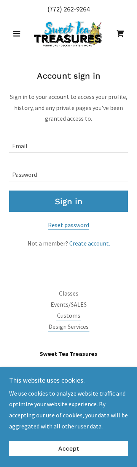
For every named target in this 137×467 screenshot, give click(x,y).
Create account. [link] (89, 243)
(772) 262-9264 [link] (69, 9)
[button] (18, 33)
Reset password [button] (68, 225)
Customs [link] (68, 315)
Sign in (69, 201)
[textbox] (68, 143)
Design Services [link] (69, 326)
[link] (69, 33)
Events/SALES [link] (69, 304)
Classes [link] (68, 293)
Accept (68, 448)
